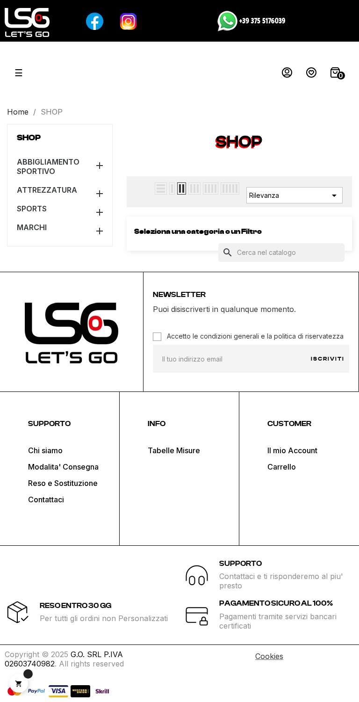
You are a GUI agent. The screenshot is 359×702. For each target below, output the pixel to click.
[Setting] (287, 75)
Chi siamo (45, 450)
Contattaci (46, 499)
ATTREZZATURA (47, 190)
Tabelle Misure (174, 450)
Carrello (281, 466)
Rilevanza (294, 195)
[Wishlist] (311, 75)
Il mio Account (292, 450)
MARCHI (32, 227)
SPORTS (32, 208)
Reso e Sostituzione (63, 483)
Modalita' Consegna (63, 466)
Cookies (269, 656)
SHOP (29, 138)
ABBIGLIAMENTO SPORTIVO (48, 166)
